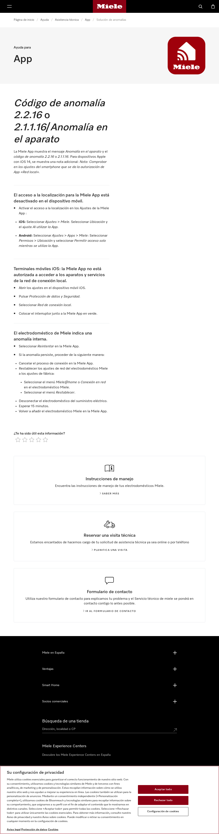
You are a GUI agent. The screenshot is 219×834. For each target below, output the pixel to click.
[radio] (18, 439)
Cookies (53, 829)
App (87, 19)
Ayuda (44, 19)
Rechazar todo (163, 800)
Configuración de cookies (163, 811)
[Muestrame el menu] (9, 6)
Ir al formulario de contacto (110, 611)
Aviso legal (14, 829)
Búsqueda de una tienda (65, 721)
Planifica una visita (110, 550)
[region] (109, 800)
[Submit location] (175, 730)
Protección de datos (34, 829)
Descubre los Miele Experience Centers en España (76, 754)
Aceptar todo (163, 789)
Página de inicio (24, 19)
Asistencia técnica (67, 19)
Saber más (110, 493)
